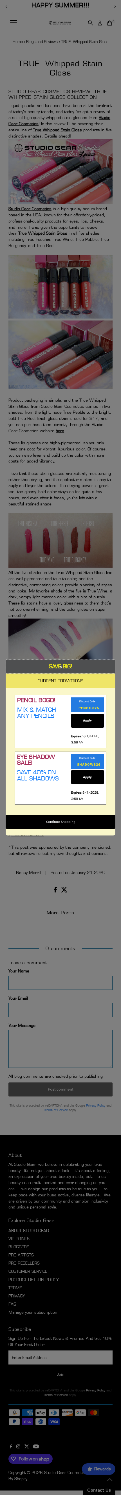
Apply (87, 720)
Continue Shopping (60, 821)
